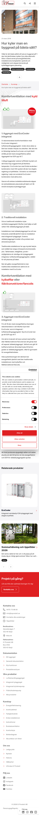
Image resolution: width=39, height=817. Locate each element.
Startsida (5, 84)
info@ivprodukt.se (13, 613)
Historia (9, 758)
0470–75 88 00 (12, 609)
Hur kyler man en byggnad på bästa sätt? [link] (16, 87)
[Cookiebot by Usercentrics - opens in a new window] (28, 370)
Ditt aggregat (11, 657)
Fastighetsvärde (12, 714)
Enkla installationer (13, 718)
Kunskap (14, 84)
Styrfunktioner (11, 665)
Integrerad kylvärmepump (15, 686)
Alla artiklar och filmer (14, 739)
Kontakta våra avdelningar (15, 617)
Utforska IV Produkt (13, 766)
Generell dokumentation (15, 661)
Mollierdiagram (11, 734)
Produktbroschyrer (13, 669)
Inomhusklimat (11, 710)
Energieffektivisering (13, 705)
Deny (19, 445)
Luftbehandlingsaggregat (15, 678)
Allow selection (19, 439)
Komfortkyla (10, 730)
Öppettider (10, 621)
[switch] (34, 407)
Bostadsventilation (13, 726)
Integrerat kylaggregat (14, 682)
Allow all (19, 433)
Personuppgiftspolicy (11, 808)
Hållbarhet (10, 762)
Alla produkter (11, 695)
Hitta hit (9, 636)
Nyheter (9, 754)
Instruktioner (10, 722)
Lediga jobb (10, 749)
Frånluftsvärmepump (13, 690)
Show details (29, 427)
